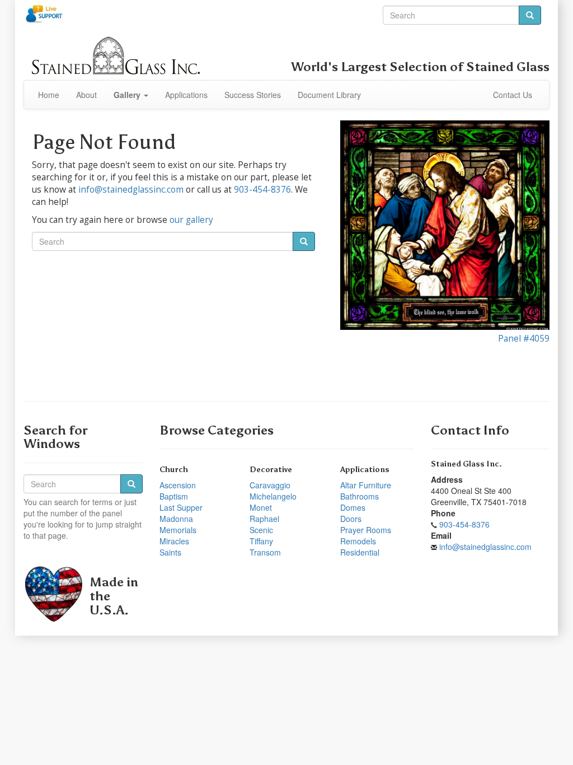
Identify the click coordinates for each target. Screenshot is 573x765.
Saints (170, 552)
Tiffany (261, 541)
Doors (350, 518)
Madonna (176, 518)
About (86, 94)
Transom (265, 552)
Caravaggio (270, 485)
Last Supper (181, 507)
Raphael (264, 518)
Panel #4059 (523, 338)
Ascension (177, 485)
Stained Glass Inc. (466, 464)
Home (48, 94)
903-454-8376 (262, 189)
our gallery (191, 220)
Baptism (173, 496)
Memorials (177, 529)
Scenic (261, 529)
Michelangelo (273, 496)
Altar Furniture (365, 485)
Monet (261, 507)
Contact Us (512, 94)
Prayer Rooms (365, 529)
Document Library (329, 94)
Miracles (174, 541)
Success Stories (252, 94)
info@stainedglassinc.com (131, 189)
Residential (359, 552)
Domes (352, 507)
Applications (186, 94)
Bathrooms (359, 496)
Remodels (358, 541)
